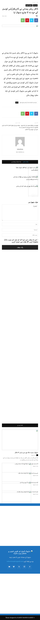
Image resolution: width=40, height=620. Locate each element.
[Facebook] (36, 20)
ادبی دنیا (33, 2)
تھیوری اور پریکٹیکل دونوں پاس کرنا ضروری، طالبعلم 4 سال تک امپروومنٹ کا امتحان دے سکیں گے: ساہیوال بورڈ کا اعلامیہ (29, 127)
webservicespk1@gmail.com (15, 561)
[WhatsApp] (23, 20)
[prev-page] (36, 195)
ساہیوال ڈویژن (29, 5)
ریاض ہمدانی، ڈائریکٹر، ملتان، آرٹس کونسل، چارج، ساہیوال (28, 102)
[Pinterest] (27, 20)
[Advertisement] (20, 337)
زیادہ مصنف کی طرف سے (16, 162)
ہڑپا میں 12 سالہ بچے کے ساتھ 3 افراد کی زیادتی (27, 186)
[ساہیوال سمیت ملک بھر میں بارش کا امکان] (20, 440)
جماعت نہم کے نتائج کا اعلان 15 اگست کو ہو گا (11, 126)
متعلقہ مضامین (25, 162)
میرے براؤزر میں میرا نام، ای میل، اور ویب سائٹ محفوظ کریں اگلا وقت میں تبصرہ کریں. (21, 240)
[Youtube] (9, 567)
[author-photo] (20, 146)
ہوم (37, 2)
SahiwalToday (20, 149)
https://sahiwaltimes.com (20, 152)
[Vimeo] (14, 567)
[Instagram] (24, 567)
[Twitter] (32, 20)
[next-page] (33, 195)
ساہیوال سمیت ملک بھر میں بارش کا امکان (26, 452)
